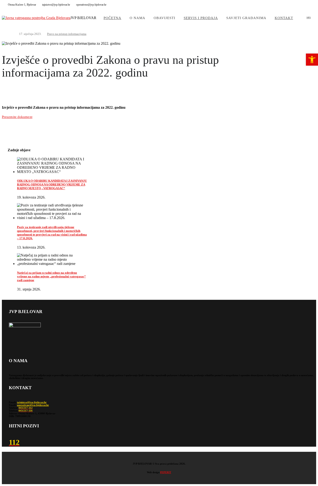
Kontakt (284, 18)
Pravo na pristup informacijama (66, 34)
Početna (112, 18)
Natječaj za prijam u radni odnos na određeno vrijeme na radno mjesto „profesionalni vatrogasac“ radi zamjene (51, 276)
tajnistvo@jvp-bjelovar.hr (32, 402)
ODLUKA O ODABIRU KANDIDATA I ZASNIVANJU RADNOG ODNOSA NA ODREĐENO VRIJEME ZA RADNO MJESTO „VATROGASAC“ (52, 184)
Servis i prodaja (201, 18)
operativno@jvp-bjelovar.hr (33, 405)
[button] (312, 60)
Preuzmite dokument (17, 117)
